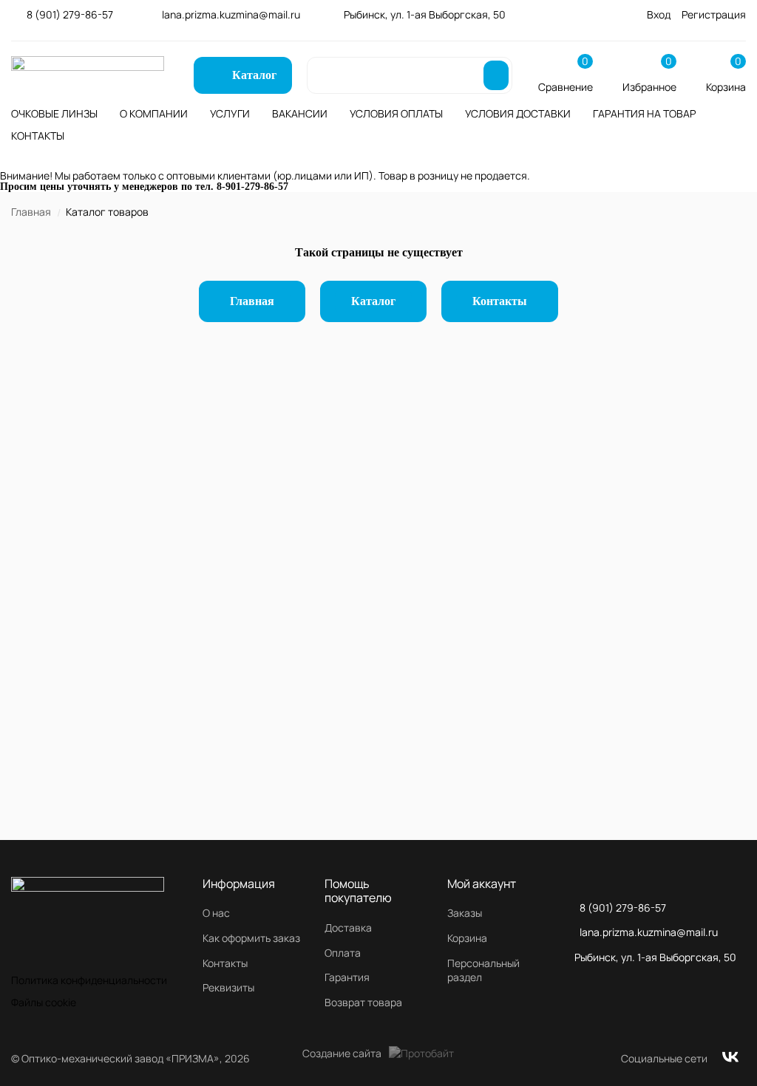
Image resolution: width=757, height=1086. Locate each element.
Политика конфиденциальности (89, 980)
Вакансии (299, 113)
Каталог (373, 301)
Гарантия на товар (644, 113)
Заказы (464, 913)
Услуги (230, 113)
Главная (31, 212)
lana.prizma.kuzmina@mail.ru (231, 14)
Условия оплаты (396, 113)
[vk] (730, 1058)
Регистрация (714, 14)
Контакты (37, 136)
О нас (216, 913)
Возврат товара (363, 1002)
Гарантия (347, 977)
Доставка (348, 928)
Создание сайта (341, 1053)
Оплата (343, 953)
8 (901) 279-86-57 (70, 14)
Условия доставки (518, 113)
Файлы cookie (43, 1002)
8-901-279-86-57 (252, 186)
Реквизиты (228, 987)
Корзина (467, 938)
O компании (154, 113)
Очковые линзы (54, 113)
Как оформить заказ (251, 938)
